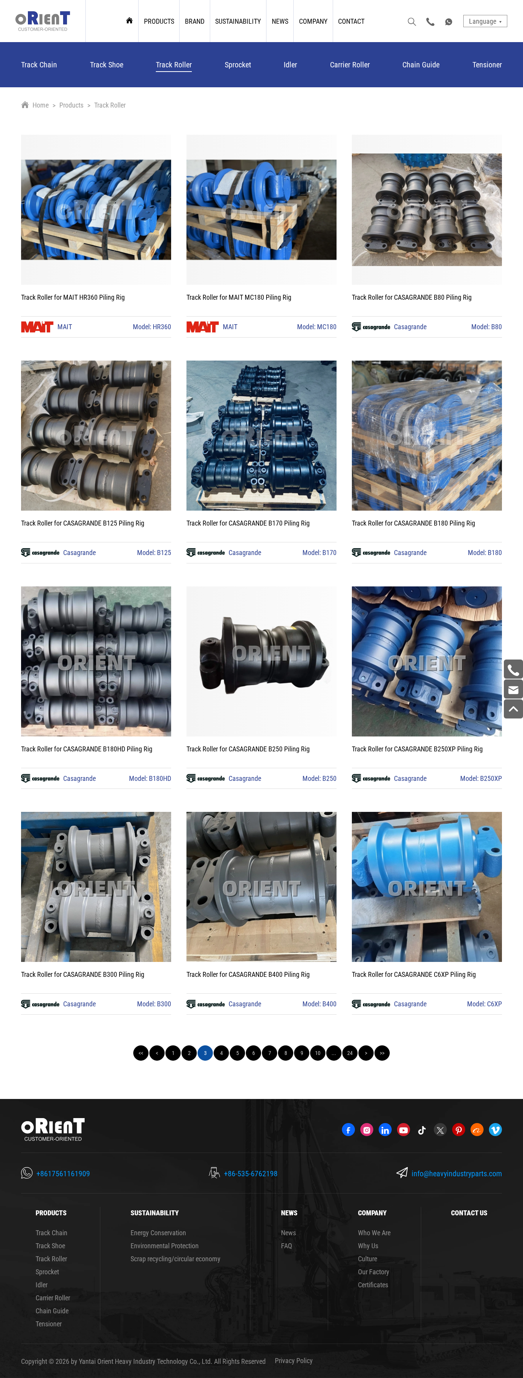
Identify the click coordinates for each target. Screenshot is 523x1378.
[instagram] (366, 1129)
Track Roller (174, 64)
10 (317, 1052)
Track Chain (39, 64)
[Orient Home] (43, 21)
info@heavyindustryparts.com (457, 1173)
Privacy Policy (294, 1360)
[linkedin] (385, 1129)
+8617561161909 (63, 1173)
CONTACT (351, 21)
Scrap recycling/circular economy (176, 1258)
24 (350, 1052)
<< (141, 1052)
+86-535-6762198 (251, 1173)
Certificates (373, 1284)
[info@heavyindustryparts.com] (513, 689)
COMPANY (313, 21)
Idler (290, 64)
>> (382, 1052)
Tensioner (487, 64)
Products (71, 104)
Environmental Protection (165, 1245)
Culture (367, 1258)
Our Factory (373, 1271)
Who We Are (374, 1232)
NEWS (280, 21)
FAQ (286, 1245)
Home (41, 104)
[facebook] (348, 1129)
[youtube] (403, 1129)
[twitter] (440, 1129)
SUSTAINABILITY (238, 21)
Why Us (368, 1245)
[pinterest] (458, 1129)
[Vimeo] (495, 1129)
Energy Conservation (158, 1232)
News (288, 1232)
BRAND (194, 21)
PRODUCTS (159, 21)
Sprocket (238, 64)
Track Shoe (106, 64)
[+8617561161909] (513, 669)
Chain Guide (421, 64)
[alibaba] (477, 1129)
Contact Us (469, 1212)
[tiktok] (421, 1129)
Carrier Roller (350, 64)
